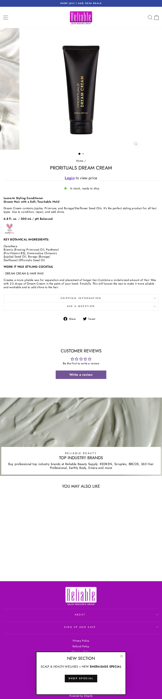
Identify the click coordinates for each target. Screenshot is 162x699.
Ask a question (81, 306)
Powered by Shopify (80, 696)
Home (79, 161)
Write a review (81, 374)
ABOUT (80, 614)
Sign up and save (80, 627)
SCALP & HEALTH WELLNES (59, 667)
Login (70, 178)
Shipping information (81, 298)
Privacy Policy (81, 641)
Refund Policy (81, 646)
